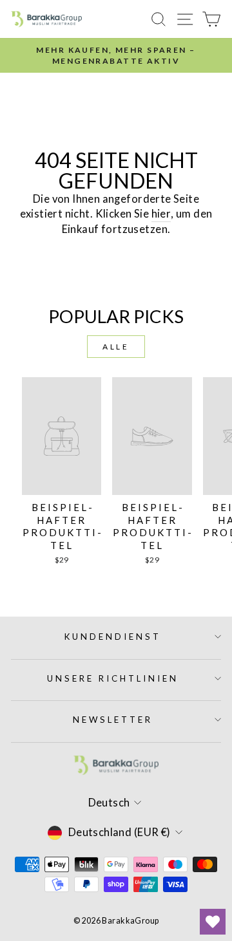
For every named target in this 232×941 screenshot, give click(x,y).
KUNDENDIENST (112, 636)
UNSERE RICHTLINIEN (113, 678)
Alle (115, 346)
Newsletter (113, 719)
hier (161, 213)
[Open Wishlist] (213, 922)
